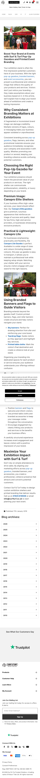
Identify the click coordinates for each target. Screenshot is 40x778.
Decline (20, 395)
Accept (20, 391)
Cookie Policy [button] (26, 383)
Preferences (19, 400)
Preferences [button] (33, 385)
